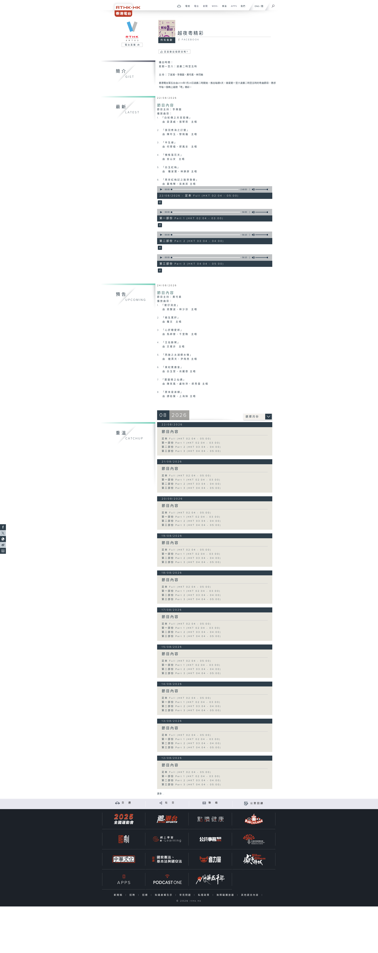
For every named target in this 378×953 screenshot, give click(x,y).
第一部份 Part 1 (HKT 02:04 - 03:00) (191, 442)
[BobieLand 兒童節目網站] (254, 819)
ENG (257, 6)
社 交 (170, 802)
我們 (241, 7)
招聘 (133, 895)
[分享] (160, 803)
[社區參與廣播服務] (254, 839)
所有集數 (167, 40)
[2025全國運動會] (123, 819)
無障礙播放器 (226, 895)
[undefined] (179, 6)
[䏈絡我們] (204, 803)
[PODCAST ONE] (167, 879)
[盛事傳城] (254, 859)
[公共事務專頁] (210, 839)
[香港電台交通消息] (117, 803)
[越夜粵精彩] (159, 203)
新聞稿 (119, 895)
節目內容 (165, 105)
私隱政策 (204, 895)
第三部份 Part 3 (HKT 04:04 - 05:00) (191, 451)
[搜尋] (273, 5)
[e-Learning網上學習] (167, 839)
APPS (233, 7)
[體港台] (167, 819)
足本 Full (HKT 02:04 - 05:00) (186, 438)
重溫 (223, 7)
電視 (186, 7)
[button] (161, 189)
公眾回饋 (257, 803)
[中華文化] (123, 859)
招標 (145, 895)
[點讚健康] (210, 819)
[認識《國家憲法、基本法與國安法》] (167, 859)
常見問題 (186, 895)
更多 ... (160, 793)
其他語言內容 (250, 895)
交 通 (127, 802)
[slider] (262, 189)
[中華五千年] (210, 879)
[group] (252, 189)
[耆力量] (210, 859)
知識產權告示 (164, 895)
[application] (213, 189)
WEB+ (214, 7)
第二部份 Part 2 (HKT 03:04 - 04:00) (191, 447)
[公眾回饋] (246, 803)
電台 (195, 7)
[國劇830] (123, 839)
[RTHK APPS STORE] (123, 879)
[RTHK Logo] (125, 8)
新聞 (204, 7)
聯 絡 (213, 802)
